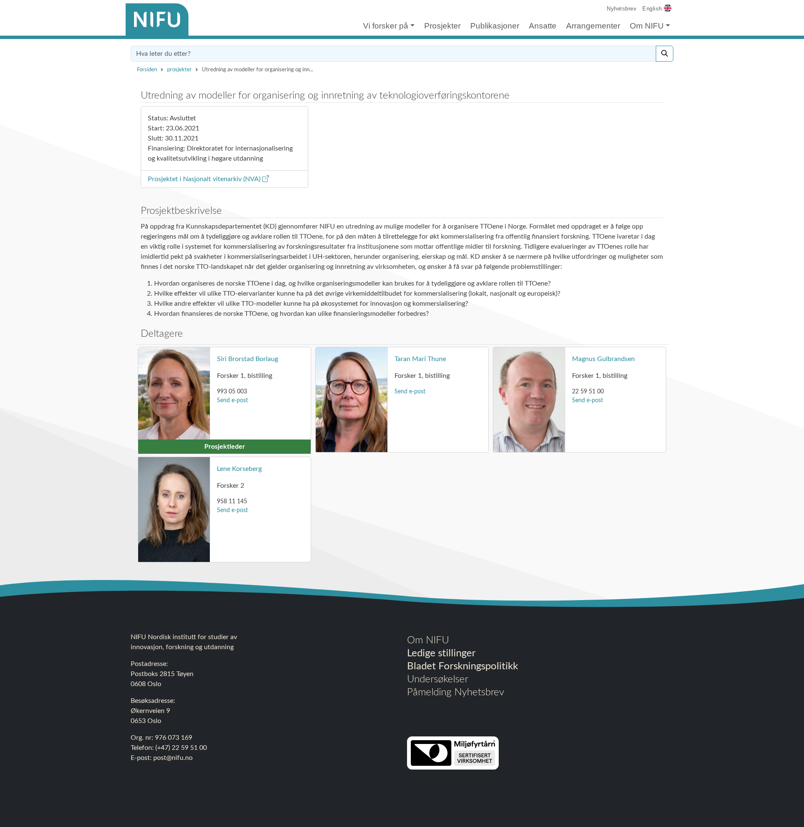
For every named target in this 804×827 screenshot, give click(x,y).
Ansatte (543, 25)
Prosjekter (442, 25)
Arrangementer (593, 25)
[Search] (664, 54)
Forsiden (147, 70)
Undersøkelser (437, 679)
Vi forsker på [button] (385, 25)
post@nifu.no (173, 757)
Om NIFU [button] (647, 25)
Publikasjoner (494, 25)
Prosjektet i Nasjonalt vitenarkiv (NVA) (205, 179)
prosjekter (179, 70)
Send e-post (232, 400)
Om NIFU (428, 640)
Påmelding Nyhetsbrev (455, 692)
